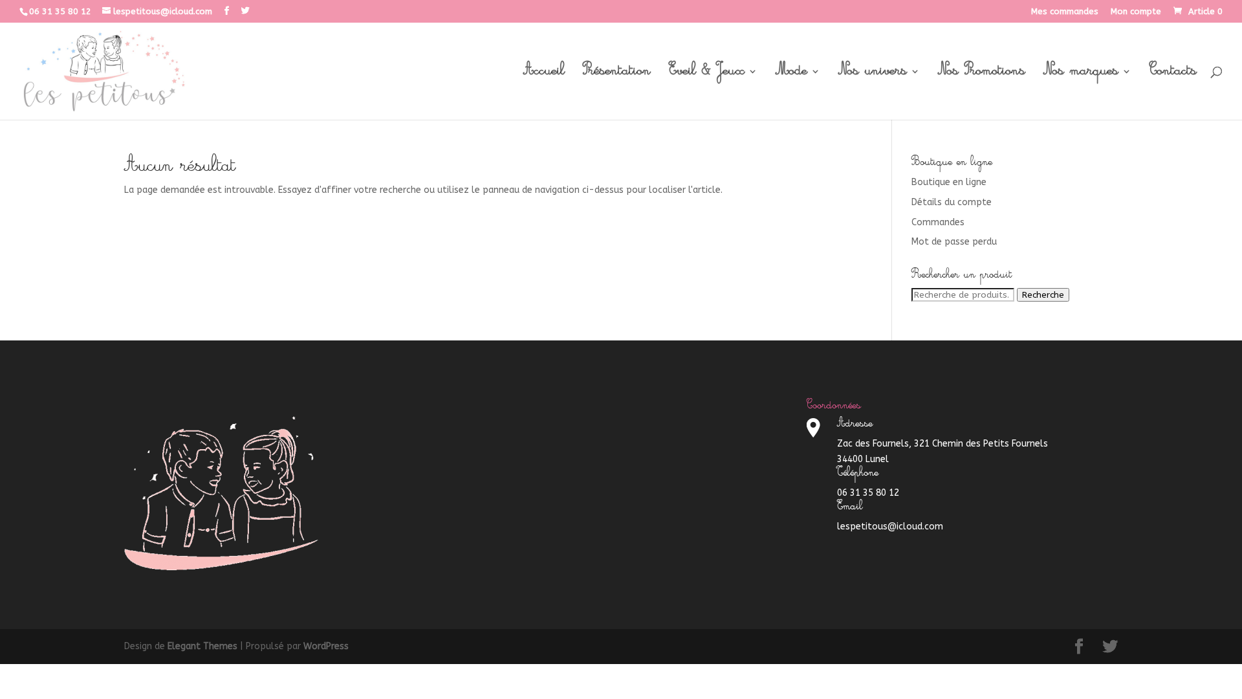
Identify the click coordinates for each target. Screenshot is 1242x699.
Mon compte (1136, 11)
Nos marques (1080, 75)
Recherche (1043, 295)
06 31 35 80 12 (60, 11)
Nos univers (872, 75)
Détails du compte (951, 202)
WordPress (326, 646)
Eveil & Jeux (707, 75)
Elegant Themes (202, 646)
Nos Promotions (981, 75)
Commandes (937, 222)
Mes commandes (1064, 11)
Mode (791, 75)
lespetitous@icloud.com (890, 526)
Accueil (544, 75)
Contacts (1173, 75)
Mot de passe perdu (954, 241)
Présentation (617, 75)
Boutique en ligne (948, 182)
